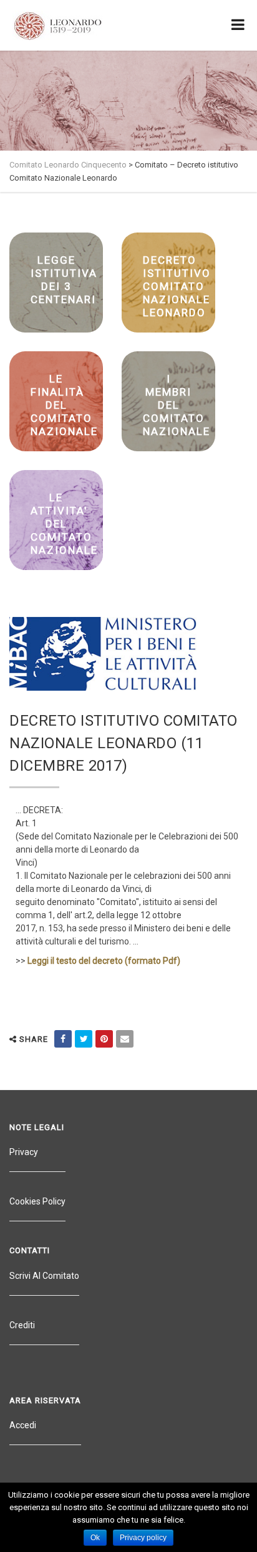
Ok (95, 1537)
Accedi (22, 1425)
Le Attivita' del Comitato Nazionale (64, 523)
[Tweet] (83, 1039)
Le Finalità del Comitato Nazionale (64, 405)
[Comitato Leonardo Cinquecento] (57, 25)
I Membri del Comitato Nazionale (176, 405)
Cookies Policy (37, 1201)
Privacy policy (143, 1537)
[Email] (124, 1039)
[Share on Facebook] (63, 1039)
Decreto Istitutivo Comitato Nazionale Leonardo (177, 286)
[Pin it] (104, 1039)
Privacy (23, 1152)
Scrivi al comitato (44, 1276)
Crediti (22, 1325)
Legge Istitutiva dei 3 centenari (64, 280)
